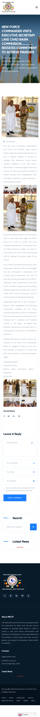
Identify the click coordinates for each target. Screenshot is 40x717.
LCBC (33, 701)
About (11, 698)
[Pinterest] (19, 416)
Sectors (30, 698)
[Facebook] (4, 416)
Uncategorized (14, 58)
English (25, 715)
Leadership (21, 698)
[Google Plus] (14, 416)
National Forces (7, 701)
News (18, 701)
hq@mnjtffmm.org (8, 657)
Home (4, 58)
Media (26, 701)
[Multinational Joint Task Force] (9, 7)
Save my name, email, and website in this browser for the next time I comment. (20, 489)
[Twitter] (9, 416)
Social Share (9, 411)
